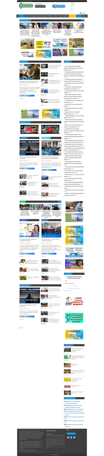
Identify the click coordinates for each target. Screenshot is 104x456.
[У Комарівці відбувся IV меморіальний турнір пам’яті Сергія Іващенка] (45, 269)
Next (83, 20)
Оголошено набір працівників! (77, 391)
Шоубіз (60, 15)
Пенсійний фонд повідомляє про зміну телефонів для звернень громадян (77, 357)
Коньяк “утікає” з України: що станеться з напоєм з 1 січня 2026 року (54, 305)
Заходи (44, 15)
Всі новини (22, 78)
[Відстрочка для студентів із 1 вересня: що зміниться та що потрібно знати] (30, 71)
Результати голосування (74, 288)
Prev (82, 20)
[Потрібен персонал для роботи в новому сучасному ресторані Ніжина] (67, 371)
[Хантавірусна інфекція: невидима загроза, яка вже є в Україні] (44, 296)
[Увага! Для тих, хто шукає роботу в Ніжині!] (67, 379)
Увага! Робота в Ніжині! (76, 385)
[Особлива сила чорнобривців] (23, 277)
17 (47, 442)
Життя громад (50, 236)
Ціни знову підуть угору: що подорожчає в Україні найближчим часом (54, 195)
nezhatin (25, 160)
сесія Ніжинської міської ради (47, 154)
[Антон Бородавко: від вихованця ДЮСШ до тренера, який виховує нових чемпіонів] (45, 261)
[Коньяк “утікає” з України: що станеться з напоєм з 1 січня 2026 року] (44, 304)
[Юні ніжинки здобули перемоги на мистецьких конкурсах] (29, 230)
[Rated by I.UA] (69, 430)
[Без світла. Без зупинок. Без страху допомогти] (44, 313)
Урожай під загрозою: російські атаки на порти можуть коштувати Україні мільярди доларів (73, 157)
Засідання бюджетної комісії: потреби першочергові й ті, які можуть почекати (74, 413)
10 (47, 440)
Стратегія (50, 15)
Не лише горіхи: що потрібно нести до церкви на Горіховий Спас (33, 270)
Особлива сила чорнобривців (33, 277)
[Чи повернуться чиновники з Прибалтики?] (23, 176)
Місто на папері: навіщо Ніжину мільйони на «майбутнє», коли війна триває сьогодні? (54, 67)
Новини (26, 15)
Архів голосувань (69, 290)
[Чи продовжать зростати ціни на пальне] (45, 177)
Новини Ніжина (38, 3)
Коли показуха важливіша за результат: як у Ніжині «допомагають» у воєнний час (33, 193)
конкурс (30, 236)
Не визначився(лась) (70, 283)
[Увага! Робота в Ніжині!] (67, 386)
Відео (56, 15)
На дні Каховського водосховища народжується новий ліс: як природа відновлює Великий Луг (74, 130)
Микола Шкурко (68, 401)
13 (55, 440)
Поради (39, 15)
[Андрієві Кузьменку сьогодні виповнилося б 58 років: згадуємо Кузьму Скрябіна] (23, 261)
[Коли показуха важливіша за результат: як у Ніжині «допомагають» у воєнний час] (23, 192)
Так (66, 280)
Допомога (33, 15)
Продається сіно (74, 364)
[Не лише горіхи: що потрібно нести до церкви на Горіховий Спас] (23, 269)
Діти (26, 236)
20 (55, 442)
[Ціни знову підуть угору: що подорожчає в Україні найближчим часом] (45, 194)
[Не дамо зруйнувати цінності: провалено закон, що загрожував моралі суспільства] (23, 183)
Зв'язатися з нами (71, 433)
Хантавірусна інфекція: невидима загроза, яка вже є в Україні (54, 297)
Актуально (27, 78)
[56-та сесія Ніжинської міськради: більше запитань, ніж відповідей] (51, 147)
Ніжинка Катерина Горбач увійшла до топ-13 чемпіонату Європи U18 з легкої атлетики (55, 278)
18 (50, 442)
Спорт (55, 236)
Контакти (66, 15)
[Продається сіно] (67, 365)
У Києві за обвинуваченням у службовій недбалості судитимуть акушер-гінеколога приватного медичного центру (73, 96)
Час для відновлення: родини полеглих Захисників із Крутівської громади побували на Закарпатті (73, 136)
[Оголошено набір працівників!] (67, 392)
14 (57, 440)
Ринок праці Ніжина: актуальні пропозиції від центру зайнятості (77, 350)
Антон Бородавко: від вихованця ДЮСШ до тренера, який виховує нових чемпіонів (55, 262)
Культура (34, 236)
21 (57, 442)
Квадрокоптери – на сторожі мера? (76, 409)
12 (52, 440)
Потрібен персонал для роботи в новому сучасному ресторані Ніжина (77, 372)
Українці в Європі (23, 450)
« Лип (47, 447)
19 (52, 442)
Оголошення (72, 15)
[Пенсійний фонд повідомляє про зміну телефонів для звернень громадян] (67, 356)
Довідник (79, 15)
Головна (21, 15)
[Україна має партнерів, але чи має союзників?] (44, 74)
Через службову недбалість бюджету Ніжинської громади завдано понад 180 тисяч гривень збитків (73, 68)
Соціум (32, 78)
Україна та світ (22, 154)
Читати (21, 98)
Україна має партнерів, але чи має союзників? (74, 189)
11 (50, 440)
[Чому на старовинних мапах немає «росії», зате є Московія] (44, 289)
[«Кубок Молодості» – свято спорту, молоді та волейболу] (51, 230)
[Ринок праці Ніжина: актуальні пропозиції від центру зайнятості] (67, 349)
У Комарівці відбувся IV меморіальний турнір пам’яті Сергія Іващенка (54, 270)
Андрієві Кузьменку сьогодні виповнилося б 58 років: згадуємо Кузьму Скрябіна (33, 262)
